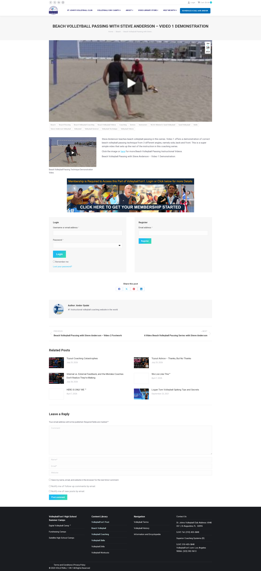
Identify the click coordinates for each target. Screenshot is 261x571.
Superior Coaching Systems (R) (190, 538)
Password (58, 240)
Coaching (123, 125)
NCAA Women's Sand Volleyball (163, 125)
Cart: (206, 2)
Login (193, 2)
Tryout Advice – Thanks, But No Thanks (171, 358)
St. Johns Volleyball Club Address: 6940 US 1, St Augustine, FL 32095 (194, 524)
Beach (53, 125)
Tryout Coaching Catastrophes (82, 358)
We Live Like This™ (161, 374)
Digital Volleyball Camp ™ (60, 525)
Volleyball (77, 129)
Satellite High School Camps (61, 538)
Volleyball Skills (98, 540)
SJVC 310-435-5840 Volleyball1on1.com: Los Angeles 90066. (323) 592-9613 (191, 547)
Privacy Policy (79, 565)
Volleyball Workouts (100, 552)
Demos (133, 125)
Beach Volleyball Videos (107, 125)
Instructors (143, 125)
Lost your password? (62, 266)
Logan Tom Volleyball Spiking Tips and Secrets (175, 389)
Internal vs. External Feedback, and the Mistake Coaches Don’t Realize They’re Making (95, 376)
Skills (195, 125)
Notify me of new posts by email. (68, 491)
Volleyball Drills (98, 546)
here (123, 151)
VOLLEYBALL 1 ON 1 (64, 568)
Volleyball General (92, 129)
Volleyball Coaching (100, 534)
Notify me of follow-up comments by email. (73, 486)
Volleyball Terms (141, 522)
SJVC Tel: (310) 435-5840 (187, 532)
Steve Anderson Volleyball (61, 129)
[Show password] (119, 245)
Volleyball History (141, 528)
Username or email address (66, 227)
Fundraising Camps (57, 532)
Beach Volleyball (98, 528)
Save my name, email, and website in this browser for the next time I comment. (85, 480)
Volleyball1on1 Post (100, 522)
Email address (146, 227)
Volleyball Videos (127, 129)
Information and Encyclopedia (147, 534)
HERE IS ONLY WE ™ (76, 389)
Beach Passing (65, 125)
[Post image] (56, 362)
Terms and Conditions (63, 565)
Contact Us (181, 516)
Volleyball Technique (109, 129)
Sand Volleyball (184, 125)
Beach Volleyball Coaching (84, 125)
